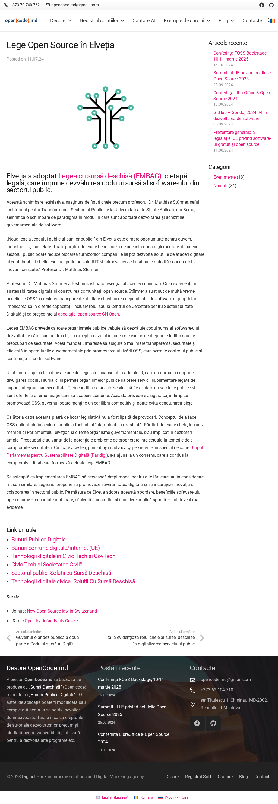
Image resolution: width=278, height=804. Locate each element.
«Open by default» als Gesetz (50, 620)
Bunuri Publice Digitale (38, 539)
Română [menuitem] (146, 797)
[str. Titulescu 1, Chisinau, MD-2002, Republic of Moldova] (195, 704)
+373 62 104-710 (217, 689)
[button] (69, 20)
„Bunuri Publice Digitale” (52, 694)
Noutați (220, 185)
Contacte (262, 776)
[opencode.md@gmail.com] (195, 679)
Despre (172, 776)
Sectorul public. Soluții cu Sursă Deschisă (61, 573)
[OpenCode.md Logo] (21, 20)
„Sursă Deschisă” (45, 687)
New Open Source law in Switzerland (62, 611)
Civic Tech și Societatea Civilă (47, 564)
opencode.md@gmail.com (226, 679)
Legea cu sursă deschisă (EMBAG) (110, 176)
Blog (243, 776)
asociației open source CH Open (88, 314)
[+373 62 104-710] (195, 690)
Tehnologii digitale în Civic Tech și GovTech (63, 556)
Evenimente (224, 177)
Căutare (225, 776)
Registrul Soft (198, 776)
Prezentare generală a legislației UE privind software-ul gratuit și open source (242, 138)
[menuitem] (112, 797)
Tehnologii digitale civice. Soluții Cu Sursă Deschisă (73, 581)
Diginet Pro (32, 776)
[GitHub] (271, 4)
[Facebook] (261, 4)
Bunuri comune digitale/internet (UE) (55, 548)
